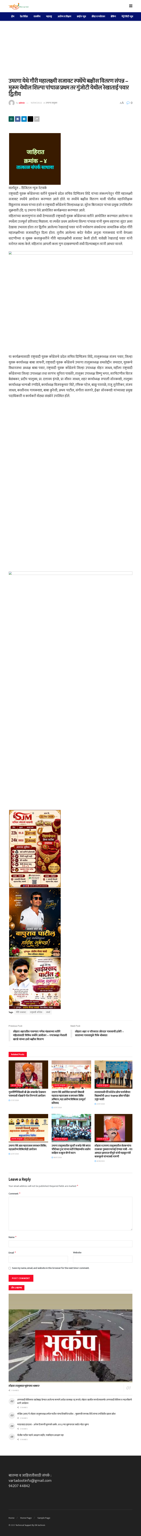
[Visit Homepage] (19, 6)
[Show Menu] (130, 6)
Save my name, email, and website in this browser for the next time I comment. (50, 1268)
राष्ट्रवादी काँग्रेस (36, 1012)
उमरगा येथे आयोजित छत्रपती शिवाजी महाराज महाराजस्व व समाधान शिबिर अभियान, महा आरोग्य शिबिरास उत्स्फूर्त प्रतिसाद (68, 1097)
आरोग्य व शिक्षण (64, 16)
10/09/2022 (36, 103)
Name (13, 1237)
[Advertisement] (70, 47)
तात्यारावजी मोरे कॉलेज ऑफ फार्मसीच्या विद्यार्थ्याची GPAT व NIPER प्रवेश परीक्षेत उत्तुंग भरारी (112, 1096)
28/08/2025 (100, 1161)
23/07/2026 (57, 1107)
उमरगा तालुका (51, 103)
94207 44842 (19, 1486)
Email (12, 1253)
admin (22, 103)
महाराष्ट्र (49, 16)
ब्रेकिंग (113, 16)
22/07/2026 (14, 1154)
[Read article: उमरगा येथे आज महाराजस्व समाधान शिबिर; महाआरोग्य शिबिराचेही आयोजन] (28, 1128)
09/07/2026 (57, 1157)
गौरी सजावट (21, 1012)
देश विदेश (24, 16)
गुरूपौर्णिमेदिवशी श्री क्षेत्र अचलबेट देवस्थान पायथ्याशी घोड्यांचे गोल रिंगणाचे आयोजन (27, 1094)
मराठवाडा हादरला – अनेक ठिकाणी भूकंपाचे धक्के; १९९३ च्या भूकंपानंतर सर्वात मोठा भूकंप (53, 1424)
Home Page (26, 1518)
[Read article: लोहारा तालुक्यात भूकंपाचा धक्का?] (70, 1338)
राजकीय (37, 16)
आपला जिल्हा (16, 1085)
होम (12, 16)
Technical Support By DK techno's (30, 1525)
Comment (15, 1194)
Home (11, 1518)
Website (77, 1252)
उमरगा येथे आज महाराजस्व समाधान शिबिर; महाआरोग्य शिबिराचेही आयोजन (27, 1148)
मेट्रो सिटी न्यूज (127, 16)
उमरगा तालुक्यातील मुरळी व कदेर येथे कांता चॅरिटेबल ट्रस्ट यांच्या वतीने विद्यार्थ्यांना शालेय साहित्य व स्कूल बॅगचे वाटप (71, 1149)
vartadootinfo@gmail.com (30, 1480)
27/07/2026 (14, 1100)
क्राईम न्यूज (81, 16)
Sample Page (43, 1518)
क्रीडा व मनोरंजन (98, 16)
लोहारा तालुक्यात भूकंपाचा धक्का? (24, 1386)
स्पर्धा (48, 1012)
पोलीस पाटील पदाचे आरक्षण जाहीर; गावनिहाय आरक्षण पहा (40, 1435)
